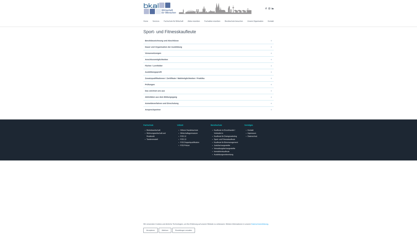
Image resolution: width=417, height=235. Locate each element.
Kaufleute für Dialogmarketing (225, 136)
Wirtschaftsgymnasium (189, 133)
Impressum (252, 133)
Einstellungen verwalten (183, 230)
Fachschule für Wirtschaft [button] (173, 21)
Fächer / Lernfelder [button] (154, 66)
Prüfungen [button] (150, 84)
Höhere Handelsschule (189, 130)
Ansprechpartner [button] (153, 110)
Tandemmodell (152, 139)
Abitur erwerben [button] (194, 21)
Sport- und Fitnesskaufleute (224, 139)
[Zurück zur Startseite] (197, 8)
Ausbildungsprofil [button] (153, 72)
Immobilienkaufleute (221, 151)
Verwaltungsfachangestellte (224, 148)
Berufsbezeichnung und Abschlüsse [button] (162, 41)
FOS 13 (183, 139)
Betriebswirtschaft (153, 130)
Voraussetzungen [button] (153, 53)
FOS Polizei (185, 145)
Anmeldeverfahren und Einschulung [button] (162, 103)
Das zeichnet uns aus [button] (155, 91)
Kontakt (271, 21)
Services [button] (156, 21)
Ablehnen (165, 230)
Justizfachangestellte (222, 145)
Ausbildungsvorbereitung (223, 154)
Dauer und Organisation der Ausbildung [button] (163, 47)
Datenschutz (252, 136)
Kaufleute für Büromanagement (226, 142)
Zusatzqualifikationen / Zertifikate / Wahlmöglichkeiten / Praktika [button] (174, 78)
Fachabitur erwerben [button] (212, 21)
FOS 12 (183, 136)
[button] (255, 21)
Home (145, 21)
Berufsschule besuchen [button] (234, 21)
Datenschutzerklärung (259, 224)
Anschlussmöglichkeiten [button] (156, 59)
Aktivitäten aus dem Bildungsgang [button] (161, 97)
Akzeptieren (150, 230)
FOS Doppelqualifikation (189, 142)
